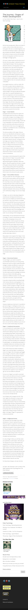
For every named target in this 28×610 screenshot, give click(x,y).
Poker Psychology (6, 20)
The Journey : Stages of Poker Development (12, 536)
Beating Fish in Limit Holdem (9, 559)
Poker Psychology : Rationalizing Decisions (12, 525)
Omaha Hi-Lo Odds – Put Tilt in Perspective (12, 531)
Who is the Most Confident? (9, 561)
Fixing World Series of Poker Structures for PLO (13, 565)
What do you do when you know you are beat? (13, 563)
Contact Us (5, 599)
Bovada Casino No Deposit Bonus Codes (12, 556)
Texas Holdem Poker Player (10, 19)
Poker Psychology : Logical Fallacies (11, 533)
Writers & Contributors (8, 602)
